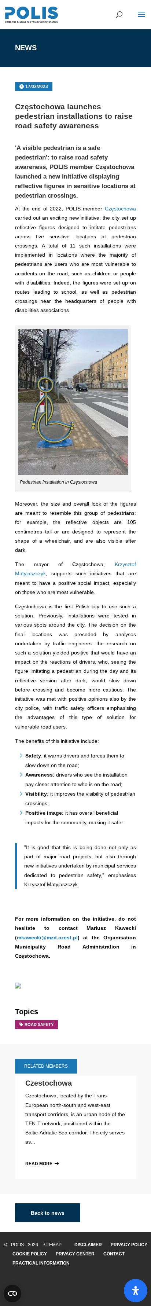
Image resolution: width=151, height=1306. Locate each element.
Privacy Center (75, 1254)
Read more (38, 1163)
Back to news (48, 1213)
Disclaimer (88, 1244)
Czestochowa (48, 1083)
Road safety (39, 1024)
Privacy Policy (129, 1244)
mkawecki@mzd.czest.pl (47, 937)
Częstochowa (120, 209)
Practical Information (41, 1263)
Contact (114, 1254)
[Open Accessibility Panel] (135, 1290)
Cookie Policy (29, 1254)
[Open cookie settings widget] (12, 1293)
